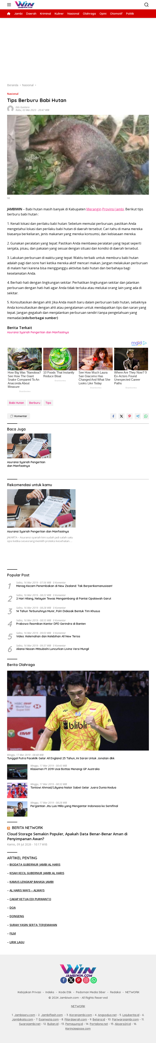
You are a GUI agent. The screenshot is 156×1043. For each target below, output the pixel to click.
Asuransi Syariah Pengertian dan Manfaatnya (38, 332)
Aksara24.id (123, 1024)
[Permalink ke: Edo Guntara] (10, 108)
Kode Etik (65, 992)
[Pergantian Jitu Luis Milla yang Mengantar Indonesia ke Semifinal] (17, 809)
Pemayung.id (74, 1024)
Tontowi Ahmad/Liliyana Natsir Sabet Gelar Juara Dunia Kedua (73, 787)
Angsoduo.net (107, 1015)
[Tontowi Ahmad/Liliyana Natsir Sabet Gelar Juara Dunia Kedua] (17, 790)
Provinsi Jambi (113, 209)
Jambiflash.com (52, 1015)
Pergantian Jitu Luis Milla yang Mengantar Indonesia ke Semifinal (74, 806)
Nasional (12, 94)
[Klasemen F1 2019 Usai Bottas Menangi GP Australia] (17, 772)
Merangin (93, 209)
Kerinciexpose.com (78, 1028)
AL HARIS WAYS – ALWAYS (27, 890)
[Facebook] (63, 980)
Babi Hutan (16, 403)
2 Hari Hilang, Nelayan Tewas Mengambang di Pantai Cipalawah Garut (63, 598)
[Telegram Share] (138, 416)
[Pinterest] (78, 980)
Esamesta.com (49, 1019)
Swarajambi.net (29, 1024)
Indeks (50, 992)
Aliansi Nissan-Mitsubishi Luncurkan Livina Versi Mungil (52, 649)
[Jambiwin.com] (24, 4)
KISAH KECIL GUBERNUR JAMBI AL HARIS (37, 873)
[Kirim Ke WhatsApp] (146, 416)
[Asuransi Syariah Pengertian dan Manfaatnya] (29, 445)
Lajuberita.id (130, 1015)
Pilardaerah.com (76, 1019)
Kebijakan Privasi (29, 992)
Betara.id (99, 1019)
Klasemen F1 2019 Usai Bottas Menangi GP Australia (65, 769)
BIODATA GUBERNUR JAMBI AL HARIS (35, 864)
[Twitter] (71, 980)
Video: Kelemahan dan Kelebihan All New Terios (48, 636)
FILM (13, 933)
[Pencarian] (146, 4)
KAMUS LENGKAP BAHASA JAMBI (32, 882)
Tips (48, 403)
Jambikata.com (22, 1019)
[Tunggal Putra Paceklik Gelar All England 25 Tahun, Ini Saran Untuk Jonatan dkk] (78, 711)
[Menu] (10, 4)
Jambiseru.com (24, 1015)
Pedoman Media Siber (91, 992)
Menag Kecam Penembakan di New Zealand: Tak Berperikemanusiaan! (64, 586)
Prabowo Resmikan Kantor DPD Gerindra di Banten (51, 624)
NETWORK (132, 992)
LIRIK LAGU (17, 942)
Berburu (34, 403)
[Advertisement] (78, 48)
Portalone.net (99, 1024)
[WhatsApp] (93, 980)
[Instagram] (86, 980)
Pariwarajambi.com (125, 1019)
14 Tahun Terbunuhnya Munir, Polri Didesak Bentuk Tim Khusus (58, 611)
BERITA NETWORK (27, 827)
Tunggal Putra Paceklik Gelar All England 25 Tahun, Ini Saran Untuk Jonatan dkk (61, 758)
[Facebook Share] (113, 416)
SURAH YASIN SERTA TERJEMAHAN (33, 925)
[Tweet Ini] (121, 416)
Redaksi (115, 992)
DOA (13, 907)
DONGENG (17, 916)
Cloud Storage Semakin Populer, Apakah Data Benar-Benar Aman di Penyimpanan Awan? (67, 836)
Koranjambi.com (80, 1015)
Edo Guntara (22, 107)
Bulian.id (52, 1024)
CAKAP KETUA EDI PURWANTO (30, 899)
